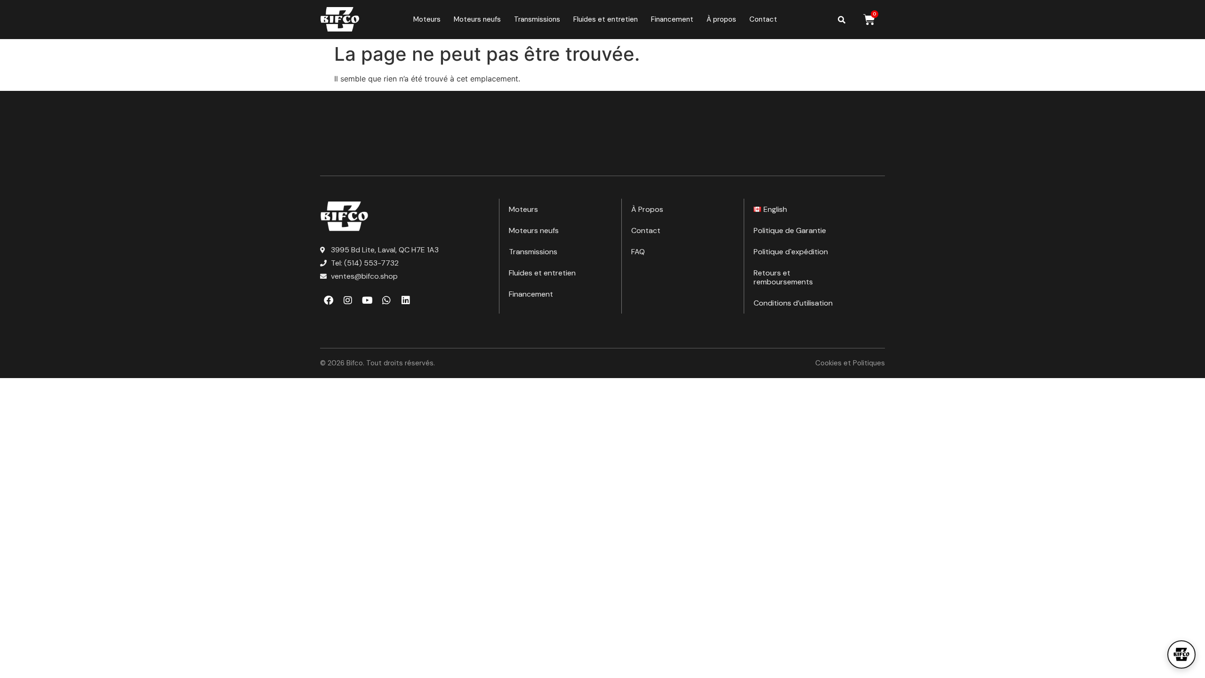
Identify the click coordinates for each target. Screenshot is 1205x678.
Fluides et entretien (605, 19)
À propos (721, 19)
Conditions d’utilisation (793, 303)
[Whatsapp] (386, 300)
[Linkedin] (405, 300)
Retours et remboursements (783, 277)
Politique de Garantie (790, 230)
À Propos (647, 209)
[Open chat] (1181, 654)
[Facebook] (328, 300)
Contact (763, 19)
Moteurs (427, 19)
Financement (672, 19)
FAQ (638, 252)
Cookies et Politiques (850, 363)
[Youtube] (367, 300)
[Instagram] (347, 300)
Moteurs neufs (477, 19)
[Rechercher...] (841, 19)
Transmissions (537, 19)
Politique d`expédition (791, 252)
